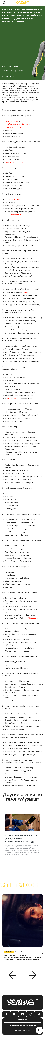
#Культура (8, 71)
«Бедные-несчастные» (15, 162)
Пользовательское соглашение (22, 1025)
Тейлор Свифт (12, 398)
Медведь (32, 618)
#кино (21, 71)
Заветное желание (14, 215)
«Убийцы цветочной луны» (17, 124)
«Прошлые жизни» (13, 127)
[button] (12, 975)
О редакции (22, 1020)
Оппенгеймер (12, 121)
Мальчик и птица (13, 199)
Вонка (24, 292)
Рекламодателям (22, 1030)
